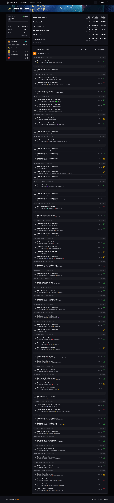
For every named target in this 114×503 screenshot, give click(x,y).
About (94, 499)
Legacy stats (37, 42)
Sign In (102, 2)
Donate (100, 499)
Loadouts (32, 2)
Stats (39, 2)
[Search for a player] (95, 2)
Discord (106, 499)
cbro (17, 499)
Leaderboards (23, 2)
